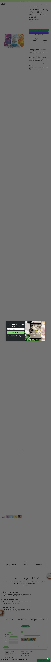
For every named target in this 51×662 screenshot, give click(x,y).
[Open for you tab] (48, 659)
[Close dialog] (44, 322)
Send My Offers (15, 332)
